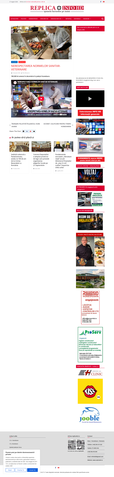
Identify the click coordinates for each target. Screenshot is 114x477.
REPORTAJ (68, 19)
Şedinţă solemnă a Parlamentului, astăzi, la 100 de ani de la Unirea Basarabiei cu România (18, 159)
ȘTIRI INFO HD (22, 62)
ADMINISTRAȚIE (33, 19)
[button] (62, 19)
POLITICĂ (23, 19)
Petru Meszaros (26, 73)
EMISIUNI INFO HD (56, 19)
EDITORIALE (77, 19)
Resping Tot (20, 470)
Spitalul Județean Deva (15, 447)
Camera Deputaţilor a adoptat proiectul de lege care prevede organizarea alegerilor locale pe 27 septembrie (41, 159)
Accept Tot (32, 470)
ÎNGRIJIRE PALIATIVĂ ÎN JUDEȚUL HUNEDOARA (26, 125)
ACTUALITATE (14, 19)
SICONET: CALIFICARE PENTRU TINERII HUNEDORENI (57, 125)
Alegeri (10, 470)
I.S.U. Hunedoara (13, 440)
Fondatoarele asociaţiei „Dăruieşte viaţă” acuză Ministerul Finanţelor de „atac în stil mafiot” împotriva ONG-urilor (63, 161)
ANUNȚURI (86, 19)
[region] (21, 462)
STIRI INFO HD (44, 19)
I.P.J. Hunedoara (13, 444)
